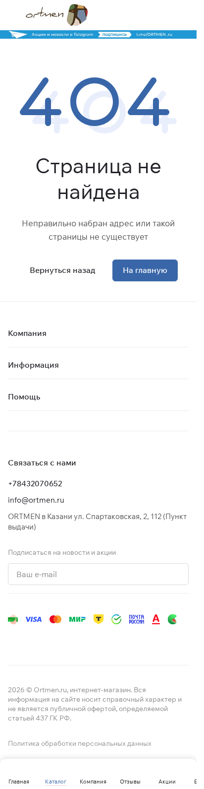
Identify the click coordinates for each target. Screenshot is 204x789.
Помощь (24, 396)
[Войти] (164, 15)
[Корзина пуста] (184, 15)
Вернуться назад (62, 270)
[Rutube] (113, 639)
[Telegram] (34, 639)
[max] (152, 639)
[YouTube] (53, 639)
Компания (27, 333)
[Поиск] (144, 15)
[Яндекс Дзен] (93, 639)
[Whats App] (73, 639)
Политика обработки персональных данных (80, 743)
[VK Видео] (133, 639)
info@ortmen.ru (36, 500)
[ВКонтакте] (14, 639)
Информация (33, 365)
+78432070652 (35, 483)
